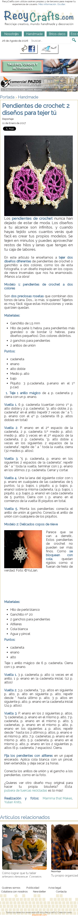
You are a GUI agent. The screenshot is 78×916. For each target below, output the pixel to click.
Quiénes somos (11, 887)
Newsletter (39, 891)
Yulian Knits (12, 802)
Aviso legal (54, 887)
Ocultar (61, 4)
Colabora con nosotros (14, 891)
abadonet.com (39, 915)
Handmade (28, 97)
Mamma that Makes (57, 798)
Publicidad (32, 887)
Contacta (61, 891)
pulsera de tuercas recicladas (25, 790)
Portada (7, 97)
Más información (47, 4)
